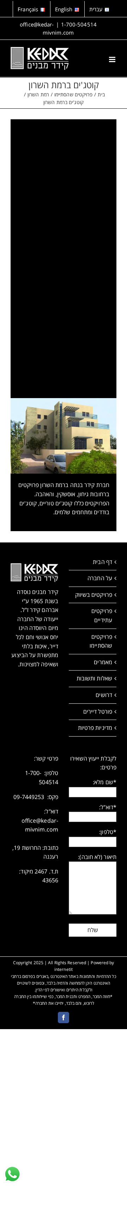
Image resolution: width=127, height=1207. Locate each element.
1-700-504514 (79, 24)
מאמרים (103, 662)
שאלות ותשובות (94, 678)
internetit (63, 969)
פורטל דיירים (97, 711)
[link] (12, 1174)
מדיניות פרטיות (95, 728)
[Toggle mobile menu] (112, 59)
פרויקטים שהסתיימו (101, 641)
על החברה (99, 578)
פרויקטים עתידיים (101, 615)
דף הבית (102, 562)
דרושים (104, 695)
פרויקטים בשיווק (93, 595)
